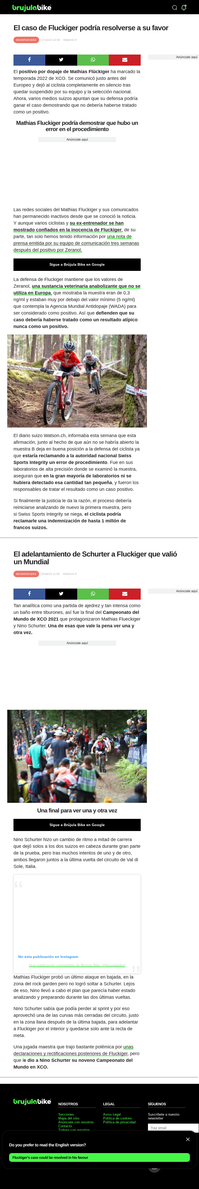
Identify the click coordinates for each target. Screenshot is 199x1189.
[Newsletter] (184, 8)
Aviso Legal (112, 1114)
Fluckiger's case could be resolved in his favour (50, 1157)
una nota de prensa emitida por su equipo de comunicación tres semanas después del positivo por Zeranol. (76, 243)
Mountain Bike (26, 40)
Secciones (66, 1114)
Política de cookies (117, 1118)
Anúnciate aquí (77, 139)
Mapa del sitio (68, 1118)
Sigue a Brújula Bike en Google (77, 264)
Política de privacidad (119, 1122)
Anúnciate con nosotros (76, 1122)
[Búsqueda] (175, 8)
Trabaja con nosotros (74, 1130)
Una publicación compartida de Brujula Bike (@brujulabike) (77, 965)
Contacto (65, 1126)
